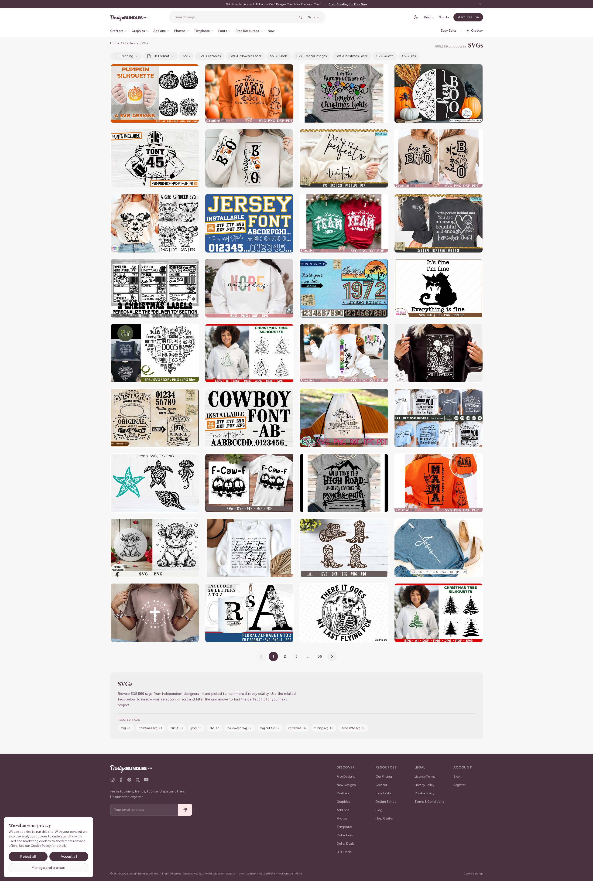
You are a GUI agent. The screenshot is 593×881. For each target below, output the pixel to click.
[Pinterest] (129, 779)
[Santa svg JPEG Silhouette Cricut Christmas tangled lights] (344, 93)
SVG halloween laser (245, 56)
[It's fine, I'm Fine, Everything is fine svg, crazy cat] (438, 288)
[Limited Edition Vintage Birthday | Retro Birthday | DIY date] (344, 288)
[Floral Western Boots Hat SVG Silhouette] (344, 548)
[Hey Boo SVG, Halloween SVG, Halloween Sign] (438, 158)
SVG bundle (279, 56)
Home (114, 43)
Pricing (429, 17)
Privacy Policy (424, 785)
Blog (379, 810)
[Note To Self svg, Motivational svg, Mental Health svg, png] (249, 548)
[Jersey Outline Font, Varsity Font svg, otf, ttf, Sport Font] (249, 223)
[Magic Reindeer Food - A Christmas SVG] (344, 418)
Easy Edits (383, 793)
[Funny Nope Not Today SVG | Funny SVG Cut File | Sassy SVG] (249, 288)
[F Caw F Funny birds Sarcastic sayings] (249, 483)
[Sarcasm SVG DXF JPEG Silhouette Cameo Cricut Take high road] (344, 483)
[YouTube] (146, 779)
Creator (381, 785)
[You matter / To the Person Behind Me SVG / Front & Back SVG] (438, 223)
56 (320, 656)
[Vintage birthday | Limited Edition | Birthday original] (155, 418)
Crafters (129, 43)
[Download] (183, 70)
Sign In (444, 17)
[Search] (300, 17)
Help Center (384, 818)
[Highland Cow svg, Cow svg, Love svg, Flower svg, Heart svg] (155, 548)
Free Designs (346, 777)
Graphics (343, 802)
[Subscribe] (185, 810)
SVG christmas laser (351, 56)
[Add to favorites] (193, 70)
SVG (186, 56)
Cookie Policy (424, 793)
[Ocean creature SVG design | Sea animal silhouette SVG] (155, 483)
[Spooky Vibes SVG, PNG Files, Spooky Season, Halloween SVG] (344, 353)
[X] (137, 779)
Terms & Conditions (429, 802)
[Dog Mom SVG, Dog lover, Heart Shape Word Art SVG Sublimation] (155, 353)
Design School (386, 802)
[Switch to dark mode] (415, 17)
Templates (345, 827)
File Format (161, 56)
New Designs (346, 785)
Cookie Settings (473, 873)
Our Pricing (384, 777)
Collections (345, 835)
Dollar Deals (345, 844)
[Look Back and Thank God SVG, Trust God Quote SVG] (155, 613)
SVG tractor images (311, 56)
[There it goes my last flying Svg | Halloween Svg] (344, 613)
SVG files (409, 56)
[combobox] (235, 17)
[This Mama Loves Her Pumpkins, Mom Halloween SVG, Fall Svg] (249, 93)
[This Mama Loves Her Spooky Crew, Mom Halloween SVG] (438, 483)
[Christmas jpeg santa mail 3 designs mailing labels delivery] (155, 288)
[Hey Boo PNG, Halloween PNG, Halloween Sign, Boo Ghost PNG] (249, 158)
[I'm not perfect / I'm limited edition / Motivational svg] (344, 158)
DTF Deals (344, 852)
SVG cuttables (210, 56)
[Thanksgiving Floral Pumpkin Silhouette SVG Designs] (155, 93)
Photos (342, 818)
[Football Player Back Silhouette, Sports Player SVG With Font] (155, 158)
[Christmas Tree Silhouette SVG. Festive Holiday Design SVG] (249, 353)
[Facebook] (121, 779)
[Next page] (332, 656)
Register (459, 785)
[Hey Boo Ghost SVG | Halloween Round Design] (438, 93)
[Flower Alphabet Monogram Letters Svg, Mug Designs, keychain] (249, 613)
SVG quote (384, 56)
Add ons (343, 810)
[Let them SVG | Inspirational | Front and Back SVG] (438, 418)
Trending (126, 56)
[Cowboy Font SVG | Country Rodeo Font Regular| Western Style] (249, 418)
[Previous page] (261, 656)
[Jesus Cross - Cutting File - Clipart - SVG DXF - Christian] (438, 548)
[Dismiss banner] (480, 4)
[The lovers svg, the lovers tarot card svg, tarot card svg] (438, 353)
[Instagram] (112, 779)
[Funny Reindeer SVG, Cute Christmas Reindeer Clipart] (155, 223)
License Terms (425, 777)
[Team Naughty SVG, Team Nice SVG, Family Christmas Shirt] (344, 223)
